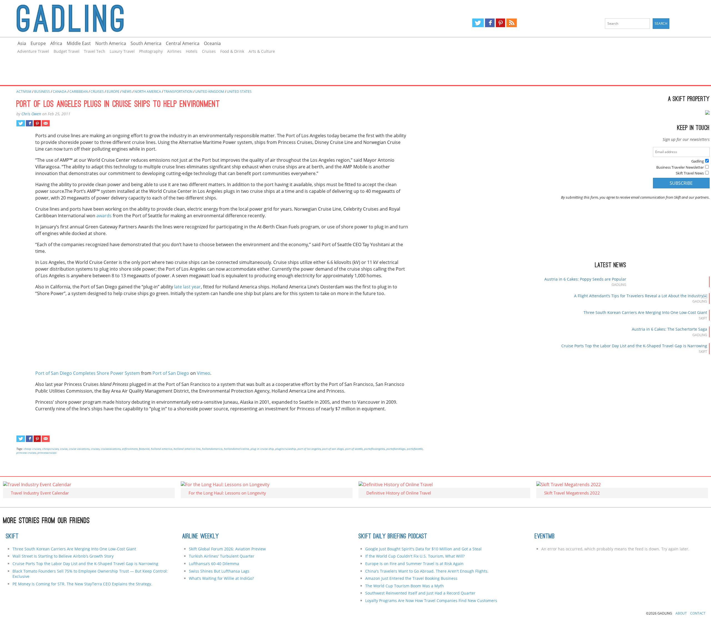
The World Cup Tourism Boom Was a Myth (404, 585)
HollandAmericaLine (236, 449)
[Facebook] (490, 22)
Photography (151, 51)
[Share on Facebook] (29, 123)
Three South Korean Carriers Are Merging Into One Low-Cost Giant (645, 312)
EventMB (545, 536)
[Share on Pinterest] (37, 123)
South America (146, 43)
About (681, 613)
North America (110, 43)
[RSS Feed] (511, 22)
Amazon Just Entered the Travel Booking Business (411, 578)
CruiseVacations (111, 449)
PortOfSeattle (415, 449)
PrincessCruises (46, 453)
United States (239, 91)
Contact (697, 613)
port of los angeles (309, 449)
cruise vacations (79, 449)
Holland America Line (187, 449)
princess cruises (26, 453)
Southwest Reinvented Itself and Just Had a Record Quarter (420, 593)
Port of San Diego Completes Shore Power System (87, 373)
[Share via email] (46, 123)
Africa (56, 43)
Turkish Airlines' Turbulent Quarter (221, 556)
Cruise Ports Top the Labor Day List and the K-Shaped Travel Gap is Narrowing (634, 345)
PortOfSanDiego (395, 449)
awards (104, 216)
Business (42, 91)
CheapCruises (50, 449)
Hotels (191, 51)
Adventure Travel (33, 51)
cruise (63, 449)
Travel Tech (94, 51)
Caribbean (78, 91)
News (127, 91)
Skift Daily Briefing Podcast (393, 536)
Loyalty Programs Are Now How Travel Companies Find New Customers (431, 600)
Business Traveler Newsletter (680, 167)
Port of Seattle (354, 449)
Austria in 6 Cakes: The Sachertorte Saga (669, 329)
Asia (21, 43)
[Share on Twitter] (20, 123)
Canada (60, 91)
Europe (38, 43)
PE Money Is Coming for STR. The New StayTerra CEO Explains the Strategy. (82, 583)
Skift (12, 536)
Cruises (209, 51)
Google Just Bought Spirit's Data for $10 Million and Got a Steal (423, 548)
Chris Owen (31, 113)
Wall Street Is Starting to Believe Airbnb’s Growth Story (63, 556)
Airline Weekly (200, 536)
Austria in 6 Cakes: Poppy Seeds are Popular (585, 279)
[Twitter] (478, 22)
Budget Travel (66, 51)
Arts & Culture (262, 51)
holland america (161, 449)
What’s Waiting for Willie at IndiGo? (221, 578)
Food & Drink (232, 51)
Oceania (212, 43)
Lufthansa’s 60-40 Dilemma (214, 563)
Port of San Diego (170, 373)
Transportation (178, 91)
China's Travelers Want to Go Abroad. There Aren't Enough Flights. (427, 571)
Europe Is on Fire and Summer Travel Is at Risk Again (414, 563)
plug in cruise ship (262, 449)
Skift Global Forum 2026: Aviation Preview (227, 548)
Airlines (174, 51)
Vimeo (203, 373)
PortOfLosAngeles (374, 449)
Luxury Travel (122, 51)
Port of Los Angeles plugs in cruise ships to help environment (118, 104)
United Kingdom (209, 91)
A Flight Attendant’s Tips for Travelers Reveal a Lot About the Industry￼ (640, 295)
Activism (23, 91)
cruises (95, 449)
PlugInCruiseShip (285, 449)
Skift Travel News (690, 173)
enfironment (129, 449)
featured (144, 449)
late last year (187, 287)
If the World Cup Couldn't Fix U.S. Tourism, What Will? (415, 556)
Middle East (79, 43)
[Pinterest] (500, 22)
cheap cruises (32, 449)
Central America (182, 43)
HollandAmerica (212, 449)
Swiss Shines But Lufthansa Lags (219, 571)
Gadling (177, 18)
